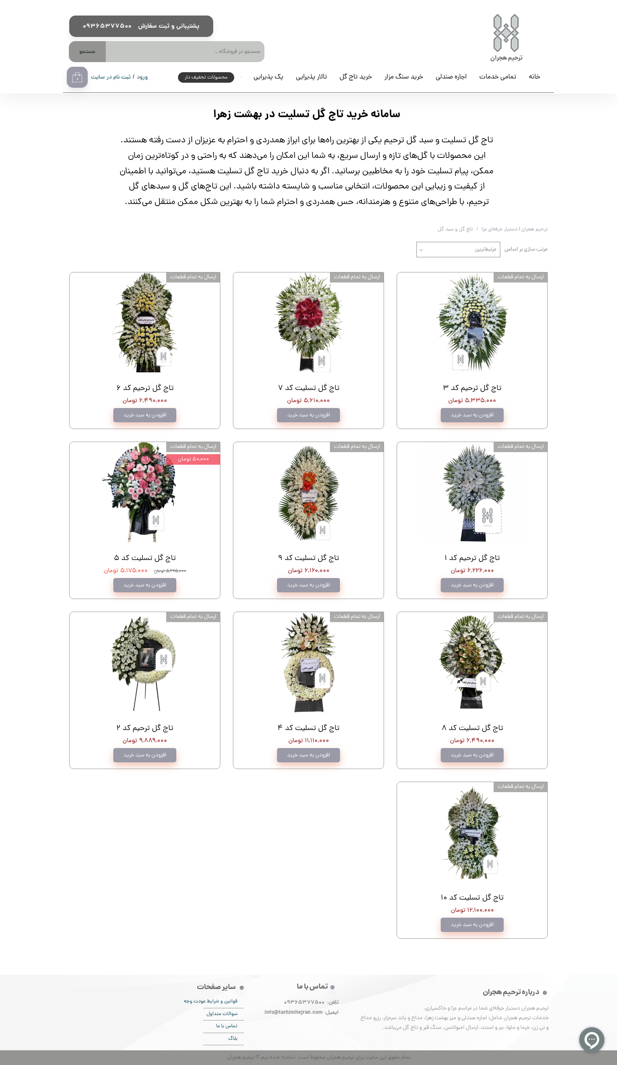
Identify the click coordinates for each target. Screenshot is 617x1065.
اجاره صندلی (451, 77)
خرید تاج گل (356, 77)
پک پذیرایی (268, 77)
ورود (142, 77)
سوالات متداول (222, 1014)
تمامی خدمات (497, 77)
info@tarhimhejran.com (293, 1012)
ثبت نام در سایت (111, 77)
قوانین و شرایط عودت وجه (220, 1001)
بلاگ (233, 1039)
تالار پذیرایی (311, 77)
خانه (534, 77)
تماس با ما (227, 1026)
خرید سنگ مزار (403, 77)
